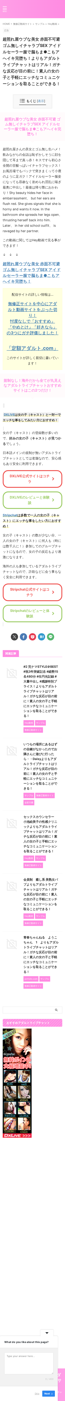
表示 (41, 101)
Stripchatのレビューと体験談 (29, 613)
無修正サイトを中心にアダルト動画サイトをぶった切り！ (32, 309)
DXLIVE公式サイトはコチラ (30, 479)
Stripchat (10, 515)
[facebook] (23, 636)
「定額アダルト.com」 (32, 348)
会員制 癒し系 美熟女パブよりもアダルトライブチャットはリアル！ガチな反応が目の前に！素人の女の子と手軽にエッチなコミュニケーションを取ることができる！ (40, 894)
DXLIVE (9, 414)
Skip (37, 1393)
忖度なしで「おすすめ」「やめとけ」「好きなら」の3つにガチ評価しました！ (32, 327)
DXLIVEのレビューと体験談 (30, 500)
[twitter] (14, 636)
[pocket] (32, 636)
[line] (50, 636)
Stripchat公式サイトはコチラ (29, 592)
